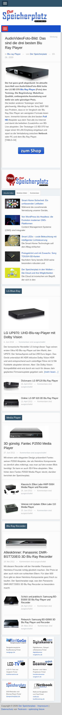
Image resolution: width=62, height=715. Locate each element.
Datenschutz (7, 709)
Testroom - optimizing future (31, 709)
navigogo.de (10, 652)
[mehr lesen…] (51, 372)
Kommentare (34, 193)
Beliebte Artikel (22, 193)
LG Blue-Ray (13, 291)
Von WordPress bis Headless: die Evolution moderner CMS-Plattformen (37, 220)
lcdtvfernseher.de (12, 674)
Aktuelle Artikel (8, 193)
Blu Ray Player (27, 89)
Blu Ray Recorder (16, 526)
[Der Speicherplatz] (25, 16)
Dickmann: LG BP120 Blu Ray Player (39, 380)
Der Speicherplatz (38, 54)
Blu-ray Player (14, 54)
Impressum (42, 706)
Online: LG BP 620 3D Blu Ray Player (39, 398)
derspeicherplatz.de (13, 696)
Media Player (13, 417)
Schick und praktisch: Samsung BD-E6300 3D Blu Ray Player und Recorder (39, 599)
